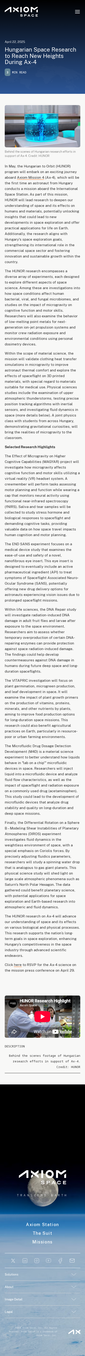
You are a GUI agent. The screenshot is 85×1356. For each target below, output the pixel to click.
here (18, 965)
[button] (77, 12)
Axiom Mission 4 (30, 177)
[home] (21, 12)
